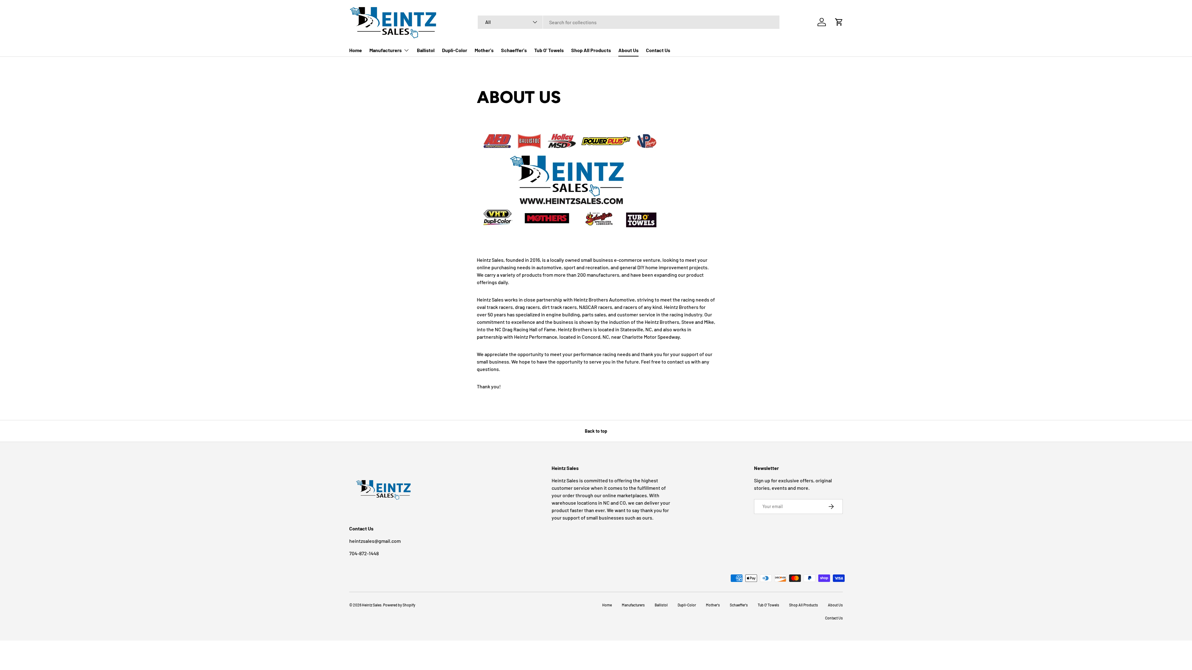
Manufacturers (385, 50)
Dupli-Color (454, 50)
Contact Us (658, 50)
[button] (839, 22)
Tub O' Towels (549, 50)
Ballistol (426, 50)
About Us (628, 50)
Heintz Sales (372, 605)
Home (355, 50)
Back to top (596, 431)
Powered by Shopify (399, 605)
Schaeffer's (514, 50)
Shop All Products (591, 50)
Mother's (484, 50)
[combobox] (628, 22)
